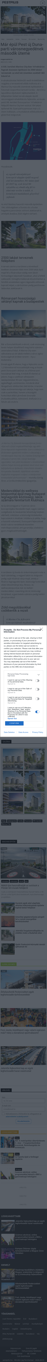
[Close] (42, 630)
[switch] (37, 680)
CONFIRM (14, 723)
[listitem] (23, 675)
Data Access (23, 732)
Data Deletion (9, 732)
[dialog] (23, 681)
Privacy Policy (37, 732)
